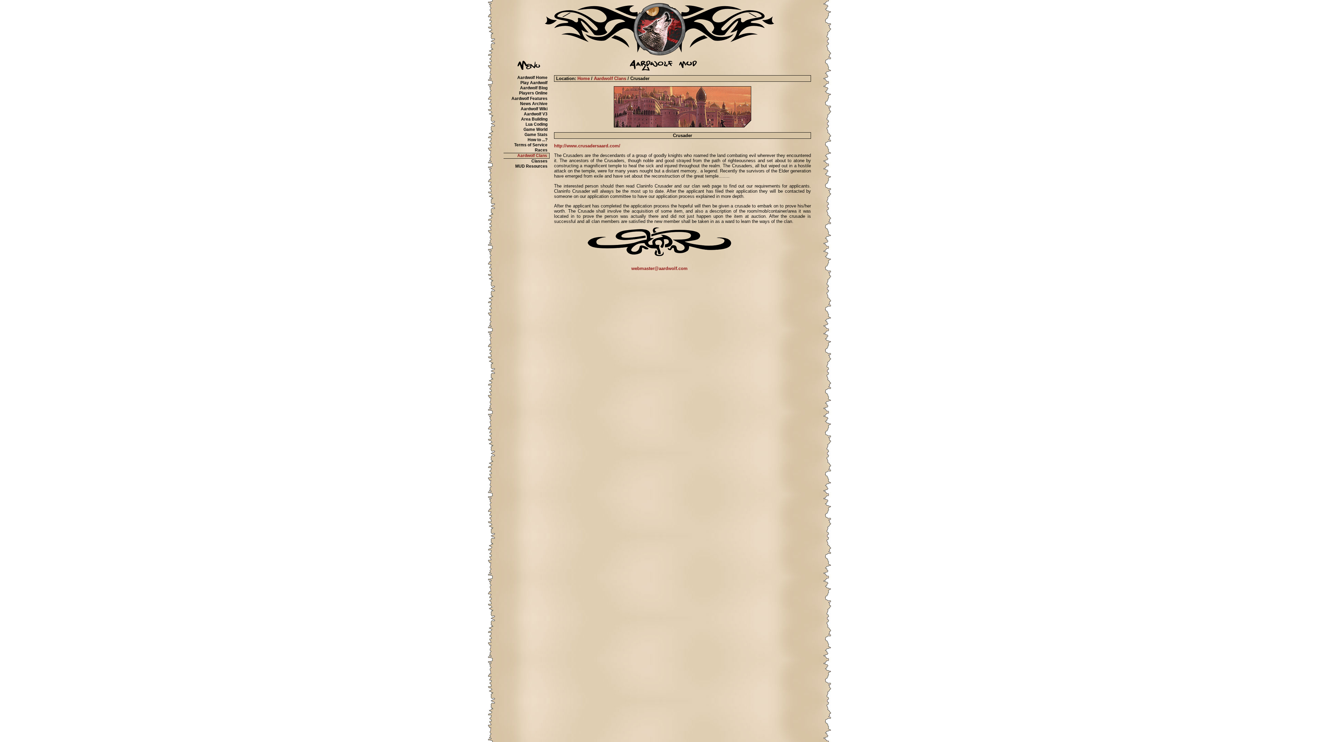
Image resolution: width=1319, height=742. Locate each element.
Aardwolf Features (529, 98)
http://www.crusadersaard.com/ (587, 145)
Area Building (534, 119)
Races (541, 150)
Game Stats (536, 134)
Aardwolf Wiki (534, 108)
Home (583, 78)
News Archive (534, 103)
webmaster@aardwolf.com (659, 268)
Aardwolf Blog (534, 88)
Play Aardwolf (534, 82)
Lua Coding (537, 124)
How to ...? (538, 139)
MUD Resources (531, 166)
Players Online (533, 93)
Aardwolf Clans (532, 155)
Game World (535, 129)
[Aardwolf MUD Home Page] (659, 53)
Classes (539, 161)
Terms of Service (531, 145)
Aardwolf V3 (536, 114)
